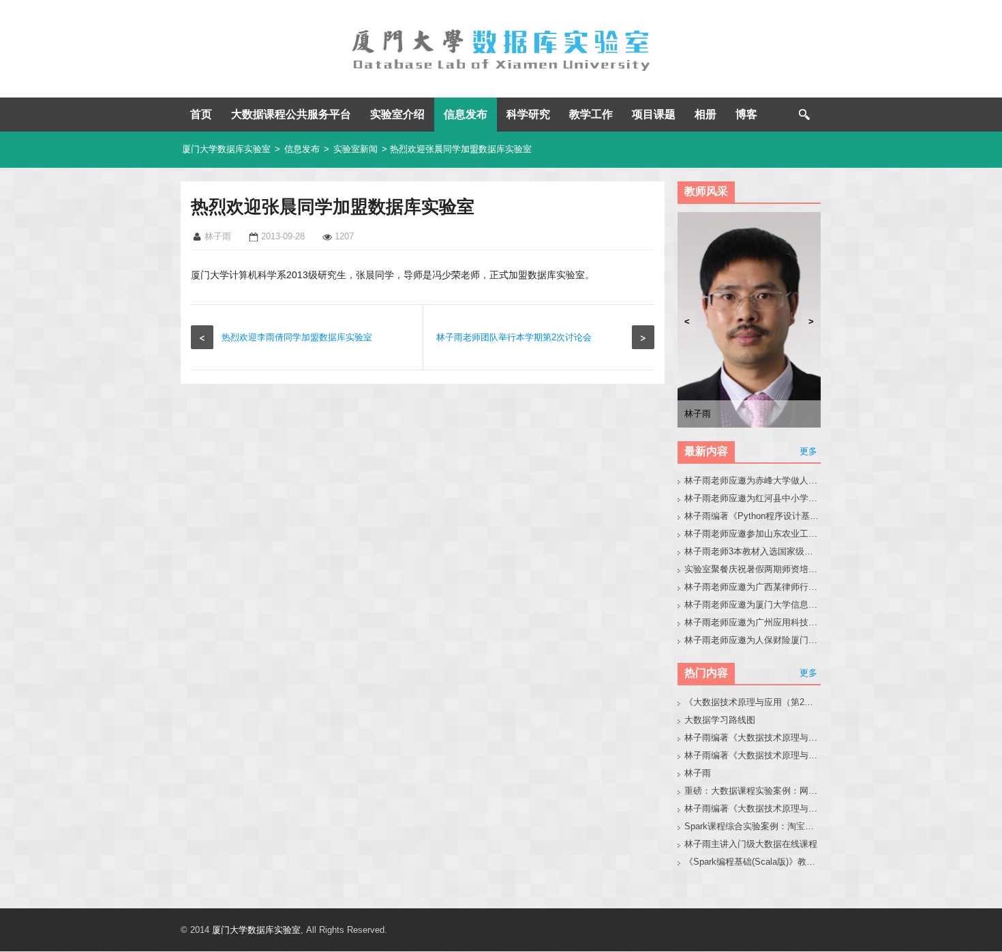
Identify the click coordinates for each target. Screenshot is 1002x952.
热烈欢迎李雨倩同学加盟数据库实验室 (297, 337)
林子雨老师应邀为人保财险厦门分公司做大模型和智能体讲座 (752, 640)
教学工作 (591, 114)
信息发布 (465, 114)
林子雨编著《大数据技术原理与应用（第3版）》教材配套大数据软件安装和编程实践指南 (752, 808)
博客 (746, 114)
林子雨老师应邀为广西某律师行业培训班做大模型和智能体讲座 (752, 587)
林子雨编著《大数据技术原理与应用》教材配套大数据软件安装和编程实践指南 (752, 755)
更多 (808, 451)
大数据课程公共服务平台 (291, 114)
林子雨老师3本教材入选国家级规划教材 (752, 551)
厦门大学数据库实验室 (226, 149)
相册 (705, 114)
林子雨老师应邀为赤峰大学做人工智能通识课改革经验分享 (752, 480)
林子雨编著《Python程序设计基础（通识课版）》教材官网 (752, 516)
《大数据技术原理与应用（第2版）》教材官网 (752, 702)
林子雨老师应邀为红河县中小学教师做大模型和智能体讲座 (752, 498)
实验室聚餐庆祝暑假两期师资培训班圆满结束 (752, 569)
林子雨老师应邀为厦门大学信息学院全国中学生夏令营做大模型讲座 (752, 604)
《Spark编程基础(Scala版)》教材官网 (752, 862)
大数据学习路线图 (719, 720)
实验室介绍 (397, 114)
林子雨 (697, 773)
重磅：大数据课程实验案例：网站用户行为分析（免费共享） (752, 791)
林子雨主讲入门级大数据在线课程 (750, 844)
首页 (201, 114)
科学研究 (528, 114)
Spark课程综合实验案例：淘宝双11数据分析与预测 (752, 826)
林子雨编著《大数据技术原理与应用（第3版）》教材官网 (752, 737)
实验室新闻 (355, 149)
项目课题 (653, 114)
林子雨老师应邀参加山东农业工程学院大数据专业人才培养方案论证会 (752, 534)
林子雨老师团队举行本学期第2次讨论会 (514, 337)
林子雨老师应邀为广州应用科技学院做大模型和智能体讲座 (752, 622)
